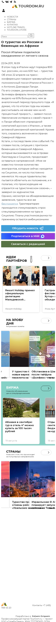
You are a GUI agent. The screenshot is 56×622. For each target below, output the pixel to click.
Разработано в (33, 616)
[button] (44, 258)
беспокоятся (10, 203)
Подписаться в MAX (25, 236)
